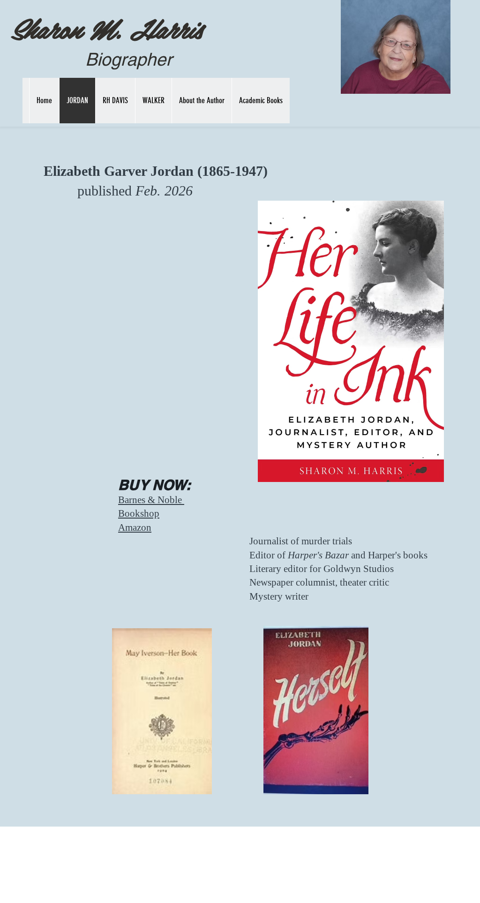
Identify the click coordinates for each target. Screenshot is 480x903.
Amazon (134, 527)
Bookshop (138, 513)
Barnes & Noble (151, 499)
